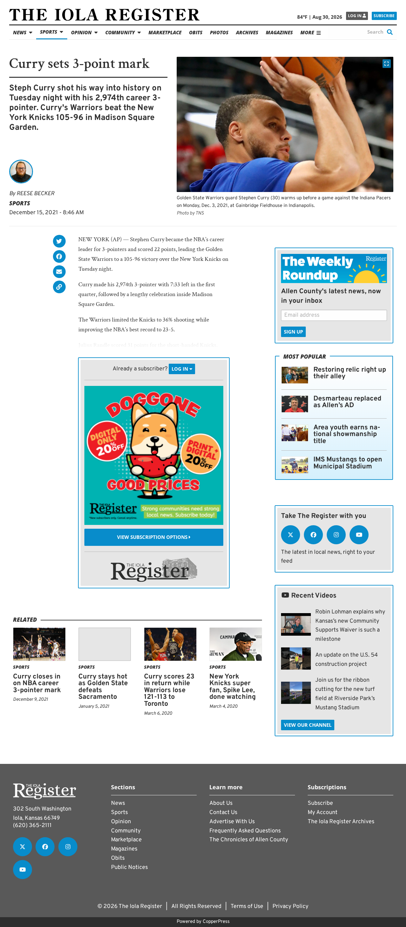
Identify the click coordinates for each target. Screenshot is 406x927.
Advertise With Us (232, 821)
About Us (220, 803)
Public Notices (129, 867)
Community (120, 32)
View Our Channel (307, 725)
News (19, 32)
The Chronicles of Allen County (248, 840)
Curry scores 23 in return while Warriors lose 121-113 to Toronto (169, 690)
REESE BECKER (35, 193)
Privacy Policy (290, 906)
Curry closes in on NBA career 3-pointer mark (37, 683)
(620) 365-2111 (32, 825)
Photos (219, 32)
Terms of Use (247, 906)
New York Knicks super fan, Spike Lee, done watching (232, 687)
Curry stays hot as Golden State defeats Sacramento (103, 687)
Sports (48, 32)
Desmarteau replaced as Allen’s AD (347, 402)
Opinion (81, 32)
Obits (195, 32)
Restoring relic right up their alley (349, 373)
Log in (355, 15)
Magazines (279, 32)
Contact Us (223, 812)
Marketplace (164, 32)
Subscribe (384, 15)
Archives (247, 32)
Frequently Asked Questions (245, 831)
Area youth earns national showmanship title (346, 434)
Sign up (293, 331)
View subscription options (153, 537)
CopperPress (216, 922)
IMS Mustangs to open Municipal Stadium (347, 463)
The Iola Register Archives (341, 821)
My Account (322, 812)
